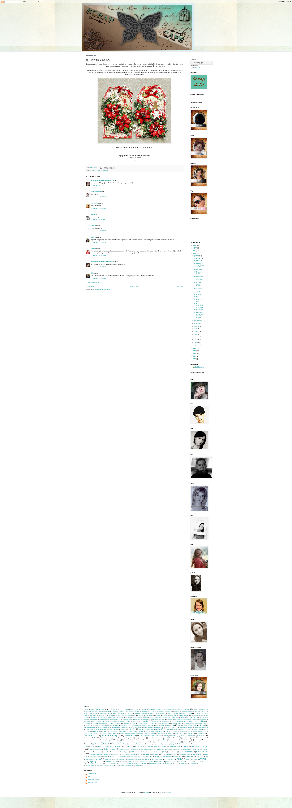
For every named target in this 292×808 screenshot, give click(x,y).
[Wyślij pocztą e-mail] (105, 168)
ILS (130, 725)
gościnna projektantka (99, 725)
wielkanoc (146, 759)
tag (102, 170)
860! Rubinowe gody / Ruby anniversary (198, 305)
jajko (157, 725)
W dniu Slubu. (121, 759)
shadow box (98, 751)
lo (167, 731)
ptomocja (156, 746)
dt (163, 719)
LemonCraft (132, 731)
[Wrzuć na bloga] (107, 168)
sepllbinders (89, 751)
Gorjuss (206, 723)
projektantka (109, 746)
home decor (124, 725)
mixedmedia (142, 738)
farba (190, 721)
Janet (162, 725)
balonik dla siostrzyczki (158, 711)
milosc (115, 738)
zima (111, 765)
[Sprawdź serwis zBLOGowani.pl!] (198, 367)
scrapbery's (186, 749)
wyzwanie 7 (90, 763)
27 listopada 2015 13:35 (98, 242)
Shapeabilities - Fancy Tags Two (120, 751)
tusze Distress (166, 756)
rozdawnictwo (160, 749)
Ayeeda (137, 711)
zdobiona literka (90, 765)
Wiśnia (179, 759)
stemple (139, 754)
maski (166, 736)
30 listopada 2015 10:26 (98, 267)
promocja (128, 746)
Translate (198, 67)
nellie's (155, 740)
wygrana (194, 759)
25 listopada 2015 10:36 (98, 197)
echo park (121, 721)
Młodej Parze (168, 738)
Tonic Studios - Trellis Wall (126, 756)
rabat (192, 746)
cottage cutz (172, 715)
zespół (106, 765)
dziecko (169, 719)
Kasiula (116, 729)
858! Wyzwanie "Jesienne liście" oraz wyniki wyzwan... (200, 315)
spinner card (116, 754)
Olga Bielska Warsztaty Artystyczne (102, 180)
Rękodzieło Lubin (123, 749)
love (189, 731)
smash (170, 751)
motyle (194, 738)
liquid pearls (160, 731)
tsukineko (150, 756)
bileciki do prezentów (187, 711)
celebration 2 (161, 713)
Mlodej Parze (159, 738)
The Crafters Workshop (96, 756)
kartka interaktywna (103, 727)
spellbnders (107, 754)
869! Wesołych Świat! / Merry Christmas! (199, 265)
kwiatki (95, 731)
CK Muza (141, 715)
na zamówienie (95, 740)
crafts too (102, 717)
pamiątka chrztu (113, 742)
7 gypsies (144, 709)
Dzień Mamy (203, 719)
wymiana (105, 170)
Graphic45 (114, 725)
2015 (194, 253)
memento (191, 736)
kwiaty (104, 731)
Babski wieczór (146, 711)
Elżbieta (93, 237)
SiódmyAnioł (92, 774)
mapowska (94, 203)
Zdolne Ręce (99, 765)
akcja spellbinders (169, 709)
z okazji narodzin (133, 763)
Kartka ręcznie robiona (201, 727)
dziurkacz (106, 721)
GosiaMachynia (96, 191)
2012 (194, 353)
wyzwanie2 (108, 763)
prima (99, 746)
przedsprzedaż (139, 746)
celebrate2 (144, 713)
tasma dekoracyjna (185, 754)
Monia (185, 738)
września (197, 323)
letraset (141, 731)
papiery (186, 742)
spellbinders (202, 751)
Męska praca (87, 738)
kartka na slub (147, 727)
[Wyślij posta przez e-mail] (101, 167)
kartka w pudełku (101, 729)
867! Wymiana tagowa (198, 272)
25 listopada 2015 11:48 (98, 208)
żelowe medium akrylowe (127, 765)
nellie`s (164, 740)
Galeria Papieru (114, 723)
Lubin (204, 731)
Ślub (162, 754)
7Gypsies (152, 709)
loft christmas (174, 731)
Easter (114, 721)
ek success (135, 721)
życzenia (138, 765)
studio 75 (155, 754)
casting (130, 713)
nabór (103, 740)
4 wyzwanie (125, 709)
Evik (92, 273)
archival (107, 711)
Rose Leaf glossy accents (147, 749)
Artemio (115, 711)
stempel (133, 754)
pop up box (157, 744)
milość (121, 738)
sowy (180, 751)
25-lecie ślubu (111, 709)
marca (196, 339)
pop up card (165, 744)
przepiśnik (149, 746)
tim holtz (112, 756)
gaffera (146, 792)
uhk (180, 756)
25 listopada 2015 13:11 (98, 219)
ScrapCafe (196, 749)
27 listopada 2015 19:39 (98, 255)
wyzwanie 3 (181, 761)
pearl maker (204, 742)
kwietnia (197, 337)
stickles (146, 754)
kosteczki (158, 729)
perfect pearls (97, 744)
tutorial (175, 756)
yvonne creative (123, 763)
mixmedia (150, 738)
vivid (114, 759)
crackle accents (183, 715)
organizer (88, 742)
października (198, 321)
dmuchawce (137, 719)
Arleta (93, 214)
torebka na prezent (140, 756)
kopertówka (149, 729)
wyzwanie (158, 762)
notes (189, 740)
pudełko (163, 746)
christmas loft (102, 715)
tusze (157, 756)
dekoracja (166, 717)
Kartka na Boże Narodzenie (119, 727)
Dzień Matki (87, 721)
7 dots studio (134, 709)
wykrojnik (203, 759)
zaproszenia (184, 763)
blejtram (197, 711)
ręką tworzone (92, 782)
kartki (111, 729)
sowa (175, 751)
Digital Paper (174, 717)
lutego (196, 342)
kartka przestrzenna (186, 727)
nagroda (94, 170)
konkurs (141, 729)
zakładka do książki (154, 763)
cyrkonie (128, 717)
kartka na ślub (158, 727)
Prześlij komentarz (94, 282)
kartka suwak (89, 729)
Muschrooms (202, 738)
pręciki (92, 746)
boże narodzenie (104, 713)
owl (100, 742)
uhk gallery (189, 756)
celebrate (137, 713)
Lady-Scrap (114, 731)
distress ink (194, 717)
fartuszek (196, 721)
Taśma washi (197, 754)
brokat (115, 713)
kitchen (124, 729)
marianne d (89, 735)
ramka (198, 746)
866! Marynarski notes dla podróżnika (199, 278)
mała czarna (179, 733)
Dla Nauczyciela (127, 719)
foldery (95, 723)
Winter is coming (170, 759)
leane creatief (122, 731)
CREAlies (121, 717)
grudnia (196, 256)
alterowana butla (203, 709)
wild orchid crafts (157, 759)
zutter (117, 765)
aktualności (179, 709)
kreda (167, 729)
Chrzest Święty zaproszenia (123, 715)
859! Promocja (198, 310)
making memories (150, 733)
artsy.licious (129, 711)
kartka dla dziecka (89, 727)
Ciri (134, 715)
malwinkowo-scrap (93, 779)
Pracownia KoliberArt (184, 744)
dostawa (145, 719)
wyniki (130, 762)
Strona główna (134, 286)
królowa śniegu (175, 729)
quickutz (185, 746)
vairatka (93, 225)
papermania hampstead (160, 742)
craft (202, 715)
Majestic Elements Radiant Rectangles (131, 733)
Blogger (168, 792)
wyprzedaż (150, 761)
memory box (201, 736)
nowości (197, 740)
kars (179, 725)
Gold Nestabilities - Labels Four (193, 723)
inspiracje (143, 725)
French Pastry (103, 723)
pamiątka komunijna (125, 742)
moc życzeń (178, 738)
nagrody (118, 740)
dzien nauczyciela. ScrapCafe (182, 719)
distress (183, 717)
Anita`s (101, 711)
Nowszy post (90, 286)
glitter (154, 723)
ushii (207, 756)
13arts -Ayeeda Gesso (98, 709)
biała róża (176, 711)
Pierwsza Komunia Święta (119, 744)
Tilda (105, 756)
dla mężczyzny (104, 719)
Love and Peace (196, 731)
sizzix (132, 752)
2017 (194, 248)
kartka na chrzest (136, 727)
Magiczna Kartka (94, 733)
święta (98, 170)
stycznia (196, 345)
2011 (194, 356)
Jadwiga (93, 248)
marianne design (110, 735)
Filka (203, 721)
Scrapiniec (205, 749)
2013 (194, 351)
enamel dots (155, 721)
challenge (169, 713)
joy (173, 725)
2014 (194, 348)
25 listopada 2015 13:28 (98, 231)
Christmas (93, 715)
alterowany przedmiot (91, 711)
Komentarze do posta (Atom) (102, 289)
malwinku (169, 733)
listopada (197, 258)
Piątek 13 (106, 744)
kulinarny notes (198, 729)
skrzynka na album (148, 751)
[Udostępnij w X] (109, 168)
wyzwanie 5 (198, 761)
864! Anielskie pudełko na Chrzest (198, 289)
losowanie (182, 731)
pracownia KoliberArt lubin (199, 744)
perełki (88, 744)
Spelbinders (188, 752)
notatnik (183, 740)
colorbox (157, 715)
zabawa (143, 763)
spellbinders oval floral (96, 754)
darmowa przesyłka (156, 717)
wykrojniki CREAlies (111, 762)
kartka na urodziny (171, 727)
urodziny (199, 756)
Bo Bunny (203, 711)
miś (136, 738)
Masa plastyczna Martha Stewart (150, 736)
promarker (118, 746)
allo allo (195, 709)
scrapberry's (176, 749)
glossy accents (163, 723)
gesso (134, 723)
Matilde (173, 736)
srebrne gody (125, 754)
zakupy (177, 763)
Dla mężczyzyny (115, 719)
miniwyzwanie (129, 738)
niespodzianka (175, 740)
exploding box (181, 721)
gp (108, 725)
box (91, 713)
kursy (89, 731)
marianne (201, 733)
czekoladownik (137, 717)
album (187, 709)
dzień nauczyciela (96, 721)
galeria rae (127, 723)
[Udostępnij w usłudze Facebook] (111, 168)
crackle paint (195, 715)
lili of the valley (150, 731)
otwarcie (95, 742)
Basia (168, 711)
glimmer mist (143, 723)
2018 (194, 245)
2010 (194, 359)
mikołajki (109, 738)
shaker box (106, 751)
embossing (145, 721)
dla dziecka (93, 719)
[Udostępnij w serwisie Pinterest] (114, 168)
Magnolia (112, 733)
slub (164, 752)
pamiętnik (136, 742)
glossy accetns (177, 723)
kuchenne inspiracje (186, 729)
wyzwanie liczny (99, 763)
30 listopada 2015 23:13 (98, 278)
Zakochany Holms (167, 763)
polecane (149, 744)
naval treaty (147, 740)
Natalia (134, 740)
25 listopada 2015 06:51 (98, 185)
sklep (139, 751)
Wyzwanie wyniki (171, 761)
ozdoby (105, 742)
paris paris (195, 742)
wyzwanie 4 (190, 761)
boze (95, 713)
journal (168, 725)
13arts (86, 709)
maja (196, 334)
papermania (145, 742)
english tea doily (165, 721)
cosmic (165, 715)
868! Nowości (198, 269)
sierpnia (196, 326)
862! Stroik (197, 297)
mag (85, 733)
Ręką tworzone (109, 749)
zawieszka (193, 763)
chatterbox (177, 713)
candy (123, 713)
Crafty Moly (111, 717)
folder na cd (87, 723)
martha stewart (130, 736)
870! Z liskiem (198, 261)
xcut (114, 763)
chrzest (111, 715)
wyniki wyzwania (140, 761)
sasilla (168, 749)
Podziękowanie (140, 744)
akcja (159, 709)
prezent (86, 746)
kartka (202, 725)
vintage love (107, 759)
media (183, 736)
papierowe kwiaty (175, 742)
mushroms (86, 740)
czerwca (197, 331)
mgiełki (102, 738)
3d (118, 709)
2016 (194, 251)
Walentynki (138, 759)
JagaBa (150, 725)
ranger (205, 746)
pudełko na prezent (175, 746)
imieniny (135, 725)
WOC (187, 759)
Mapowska (189, 733)
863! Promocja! (198, 294)
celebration (152, 713)
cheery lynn (187, 713)
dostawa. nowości (156, 719)
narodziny (126, 740)
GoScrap (88, 725)
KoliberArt (131, 729)
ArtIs (121, 711)
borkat (85, 713)
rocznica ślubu (134, 749)
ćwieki (146, 717)
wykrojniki (94, 761)
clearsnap (149, 715)
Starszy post (179, 286)
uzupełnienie (89, 759)
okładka (206, 740)
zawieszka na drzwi (203, 763)
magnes (104, 733)
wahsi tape (130, 759)
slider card (158, 751)
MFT (95, 738)
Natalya (140, 740)
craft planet (94, 717)
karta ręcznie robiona (190, 725)
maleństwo (160, 733)
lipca (195, 329)
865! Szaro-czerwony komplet (198, 284)
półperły (173, 744)
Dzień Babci (195, 719)
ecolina (128, 721)
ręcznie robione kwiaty (96, 749)
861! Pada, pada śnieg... (199, 300)
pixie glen (131, 744)
